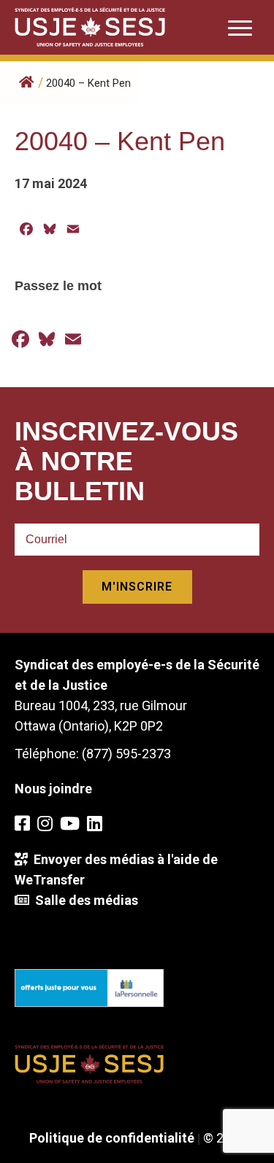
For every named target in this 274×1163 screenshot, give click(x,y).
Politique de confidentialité (111, 1138)
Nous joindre (53, 788)
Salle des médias (83, 900)
